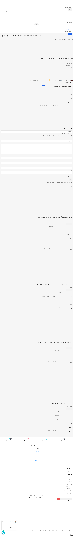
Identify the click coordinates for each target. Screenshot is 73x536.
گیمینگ (36, 24)
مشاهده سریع (68, 401)
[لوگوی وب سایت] (68, 4)
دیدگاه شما (70, 143)
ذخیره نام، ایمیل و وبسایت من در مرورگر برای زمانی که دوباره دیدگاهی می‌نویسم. (58, 176)
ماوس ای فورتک (23, 35)
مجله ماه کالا (70, 481)
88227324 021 (3, 12)
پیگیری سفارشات (69, 484)
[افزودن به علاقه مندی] (65, 401)
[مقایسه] (71, 401)
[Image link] (6, 464)
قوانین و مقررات (69, 477)
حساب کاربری (70, 479)
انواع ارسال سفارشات (68, 486)
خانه (40, 35)
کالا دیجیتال (37, 35)
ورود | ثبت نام (36, 27)
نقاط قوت (70, 155)
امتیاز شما (70, 139)
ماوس (28, 35)
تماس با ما (70, 475)
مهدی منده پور (36, 530)
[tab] (43, 85)
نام (71, 165)
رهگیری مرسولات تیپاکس (68, 490)
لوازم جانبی (32, 35)
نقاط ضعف (70, 160)
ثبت (58, 498)
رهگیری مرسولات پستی (68, 488)
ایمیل (71, 170)
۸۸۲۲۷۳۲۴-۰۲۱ (36, 451)
